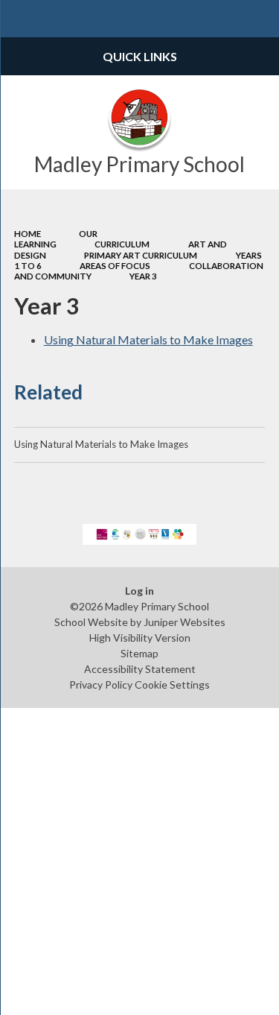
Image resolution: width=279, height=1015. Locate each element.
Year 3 (143, 276)
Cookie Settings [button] (172, 684)
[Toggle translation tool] (224, 18)
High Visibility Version (139, 637)
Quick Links (140, 56)
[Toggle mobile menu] (18, 18)
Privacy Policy (100, 684)
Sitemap (139, 653)
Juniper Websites (184, 622)
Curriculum (122, 244)
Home (27, 233)
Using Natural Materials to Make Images (148, 339)
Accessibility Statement (140, 669)
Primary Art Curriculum (140, 255)
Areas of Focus (115, 266)
